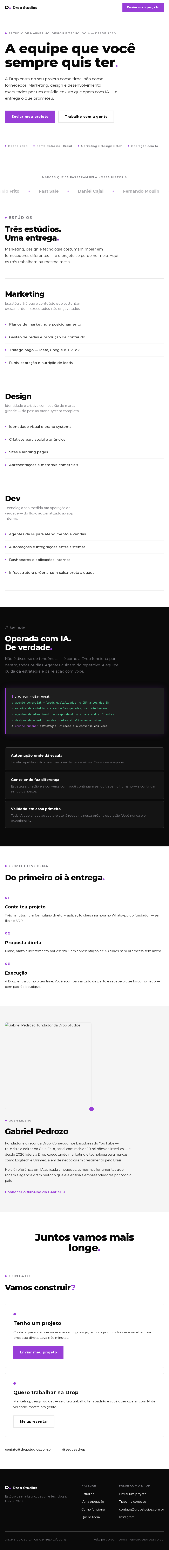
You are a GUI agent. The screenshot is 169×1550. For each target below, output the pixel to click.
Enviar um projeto (133, 1494)
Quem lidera (90, 1517)
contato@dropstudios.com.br (28, 1449)
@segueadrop (73, 1449)
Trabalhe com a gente (86, 117)
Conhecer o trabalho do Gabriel (35, 1192)
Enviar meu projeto (143, 7)
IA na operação (92, 1501)
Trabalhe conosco (132, 1501)
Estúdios (87, 1494)
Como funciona (93, 1509)
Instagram (127, 1517)
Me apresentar (34, 1422)
